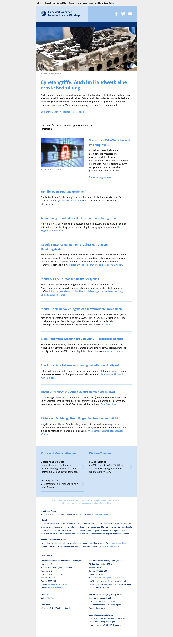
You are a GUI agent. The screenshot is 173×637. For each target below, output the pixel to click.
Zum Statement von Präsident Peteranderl (62, 111)
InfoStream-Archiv (101, 514)
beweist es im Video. (115, 351)
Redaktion (121, 543)
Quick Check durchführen (70, 200)
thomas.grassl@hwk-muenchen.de (109, 577)
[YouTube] (130, 14)
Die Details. (106, 324)
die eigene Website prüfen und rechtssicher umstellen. (95, 264)
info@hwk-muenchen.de (57, 584)
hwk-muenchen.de (111, 546)
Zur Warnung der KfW (100, 177)
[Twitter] (123, 14)
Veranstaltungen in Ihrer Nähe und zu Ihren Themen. (60, 484)
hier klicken (115, 500)
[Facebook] (116, 14)
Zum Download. (109, 404)
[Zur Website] (62, 14)
